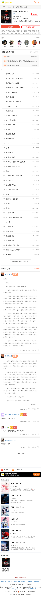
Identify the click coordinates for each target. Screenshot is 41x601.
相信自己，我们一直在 (13, 245)
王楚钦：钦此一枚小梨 (17, 507)
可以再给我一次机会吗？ (13, 166)
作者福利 (17, 577)
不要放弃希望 (10, 240)
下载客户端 (12, 584)
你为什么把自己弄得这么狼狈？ (15, 88)
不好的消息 (9, 227)
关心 (7, 143)
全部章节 (35, 52)
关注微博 (18, 584)
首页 (4, 7)
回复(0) (34, 350)
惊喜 (7, 194)
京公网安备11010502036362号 (28, 591)
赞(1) (29, 434)
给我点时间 (9, 152)
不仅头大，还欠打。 (12, 106)
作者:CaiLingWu (13, 486)
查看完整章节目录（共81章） (20, 261)
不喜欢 (8, 203)
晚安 (7, 171)
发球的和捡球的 (11, 157)
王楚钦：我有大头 (15, 531)
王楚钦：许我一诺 (15, 495)
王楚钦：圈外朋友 (15, 483)
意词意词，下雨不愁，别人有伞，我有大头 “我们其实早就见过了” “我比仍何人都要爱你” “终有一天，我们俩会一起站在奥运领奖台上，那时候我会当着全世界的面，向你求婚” (23, 538)
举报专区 (23, 581)
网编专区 (37, 581)
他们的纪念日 (10, 97)
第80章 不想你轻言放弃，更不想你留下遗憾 (20, 61)
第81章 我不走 (11, 57)
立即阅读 (10, 27)
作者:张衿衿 (13, 533)
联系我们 (17, 581)
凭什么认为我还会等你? (13, 250)
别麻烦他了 (9, 254)
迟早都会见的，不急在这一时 (15, 78)
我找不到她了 (10, 236)
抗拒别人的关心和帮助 (13, 83)
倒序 (31, 52)
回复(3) (34, 447)
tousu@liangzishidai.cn (15, 589)
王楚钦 (31, 21)
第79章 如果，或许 (13, 65)
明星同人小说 (10, 7)
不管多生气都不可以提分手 (14, 176)
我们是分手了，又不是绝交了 (15, 101)
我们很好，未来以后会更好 (14, 217)
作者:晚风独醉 (13, 521)
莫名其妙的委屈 (11, 125)
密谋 (7, 148)
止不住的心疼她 (11, 120)
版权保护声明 (32, 587)
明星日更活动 (23, 21)
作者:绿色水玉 (13, 498)
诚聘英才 (3, 581)
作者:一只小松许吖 (14, 510)
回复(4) (34, 421)
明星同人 (15, 21)
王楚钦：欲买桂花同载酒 (17, 542)
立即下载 (36, 474)
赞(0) (29, 350)
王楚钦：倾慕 (14, 519)
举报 (38, 350)
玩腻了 (8, 129)
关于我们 (10, 581)
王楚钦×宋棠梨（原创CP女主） (18, 512)
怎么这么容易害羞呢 (12, 189)
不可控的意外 (10, 213)
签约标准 (23, 577)
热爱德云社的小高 (10, 440)
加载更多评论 (20, 453)
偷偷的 (8, 208)
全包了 (8, 222)
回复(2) (34, 434)
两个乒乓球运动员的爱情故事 (17, 524)
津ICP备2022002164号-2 (6, 587)
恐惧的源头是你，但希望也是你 (15, 162)
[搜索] (34, 2)
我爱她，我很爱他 (11, 115)
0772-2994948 (32, 589)
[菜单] (38, 2)
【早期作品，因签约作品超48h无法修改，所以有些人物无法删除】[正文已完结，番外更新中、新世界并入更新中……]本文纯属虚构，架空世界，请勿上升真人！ (22, 550)
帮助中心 (30, 581)
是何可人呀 (18, 16)
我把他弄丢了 (10, 139)
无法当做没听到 (11, 134)
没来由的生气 (10, 180)
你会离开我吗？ (11, 74)
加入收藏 (35, 14)
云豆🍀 (7, 427)
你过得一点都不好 (11, 92)
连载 (14, 14)
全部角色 (36, 38)
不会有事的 (9, 231)
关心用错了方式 (11, 185)
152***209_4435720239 (12, 415)
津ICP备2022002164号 (11, 591)
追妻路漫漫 (9, 111)
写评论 (38, 269)
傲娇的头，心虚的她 (12, 199)
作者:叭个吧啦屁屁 (14, 545)
